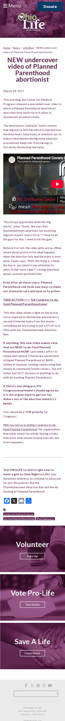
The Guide (32, 604)
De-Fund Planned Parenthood (19, 519)
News (16, 47)
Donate (50, 6)
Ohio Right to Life (31, 22)
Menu (14, 6)
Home (6, 47)
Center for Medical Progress (18, 514)
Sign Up (32, 556)
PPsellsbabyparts (45, 519)
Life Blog (28, 47)
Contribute (32, 653)
